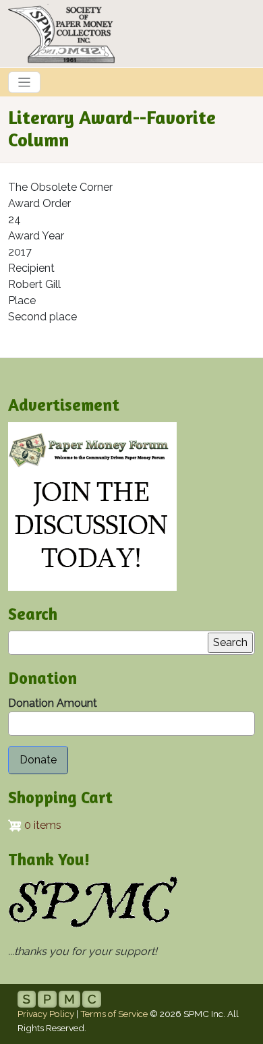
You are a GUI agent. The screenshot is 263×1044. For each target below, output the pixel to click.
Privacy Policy (46, 1013)
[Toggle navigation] (24, 82)
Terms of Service (114, 1013)
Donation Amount (52, 703)
